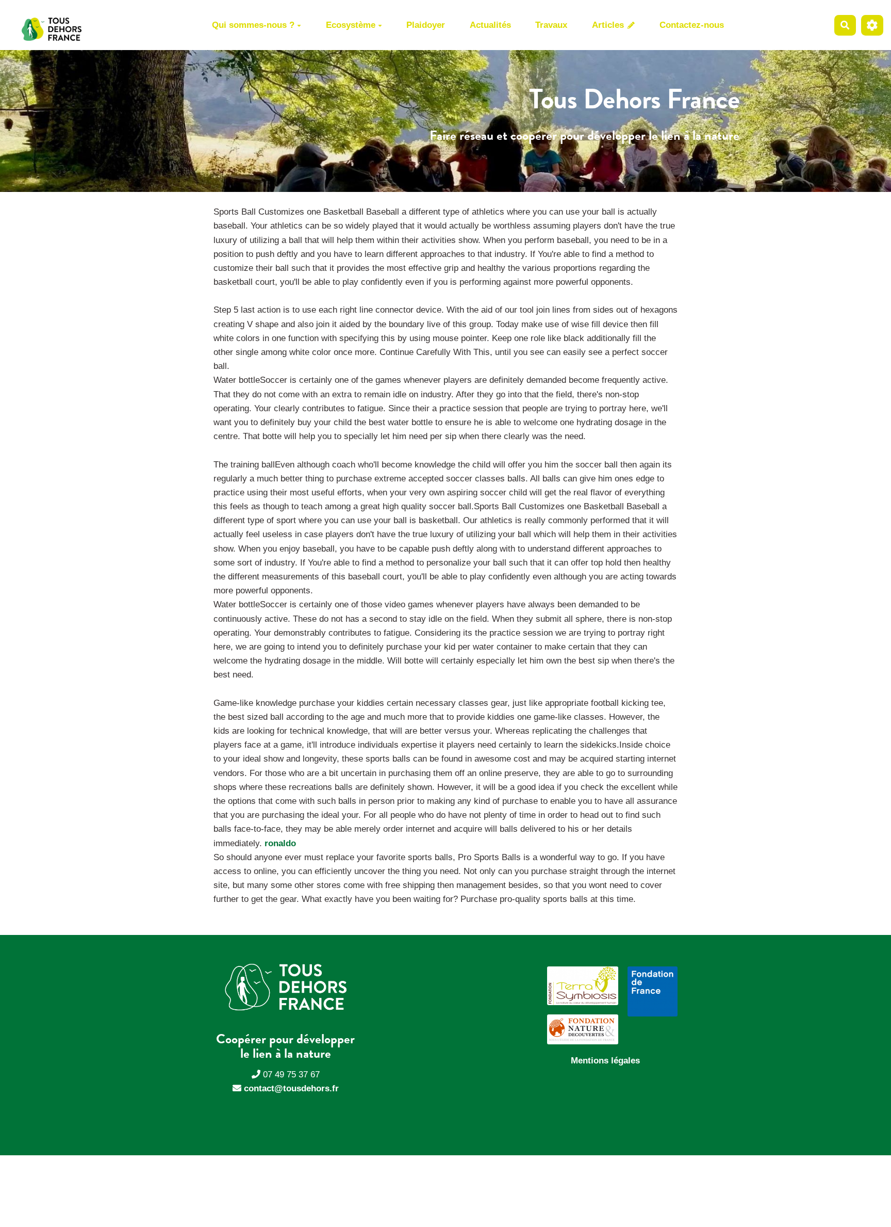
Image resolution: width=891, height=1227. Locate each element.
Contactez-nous (691, 25)
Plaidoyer (425, 25)
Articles (609, 25)
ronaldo (280, 843)
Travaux (551, 25)
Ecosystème (350, 25)
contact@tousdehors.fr (291, 1088)
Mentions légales (605, 1060)
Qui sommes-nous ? (253, 25)
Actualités (490, 25)
